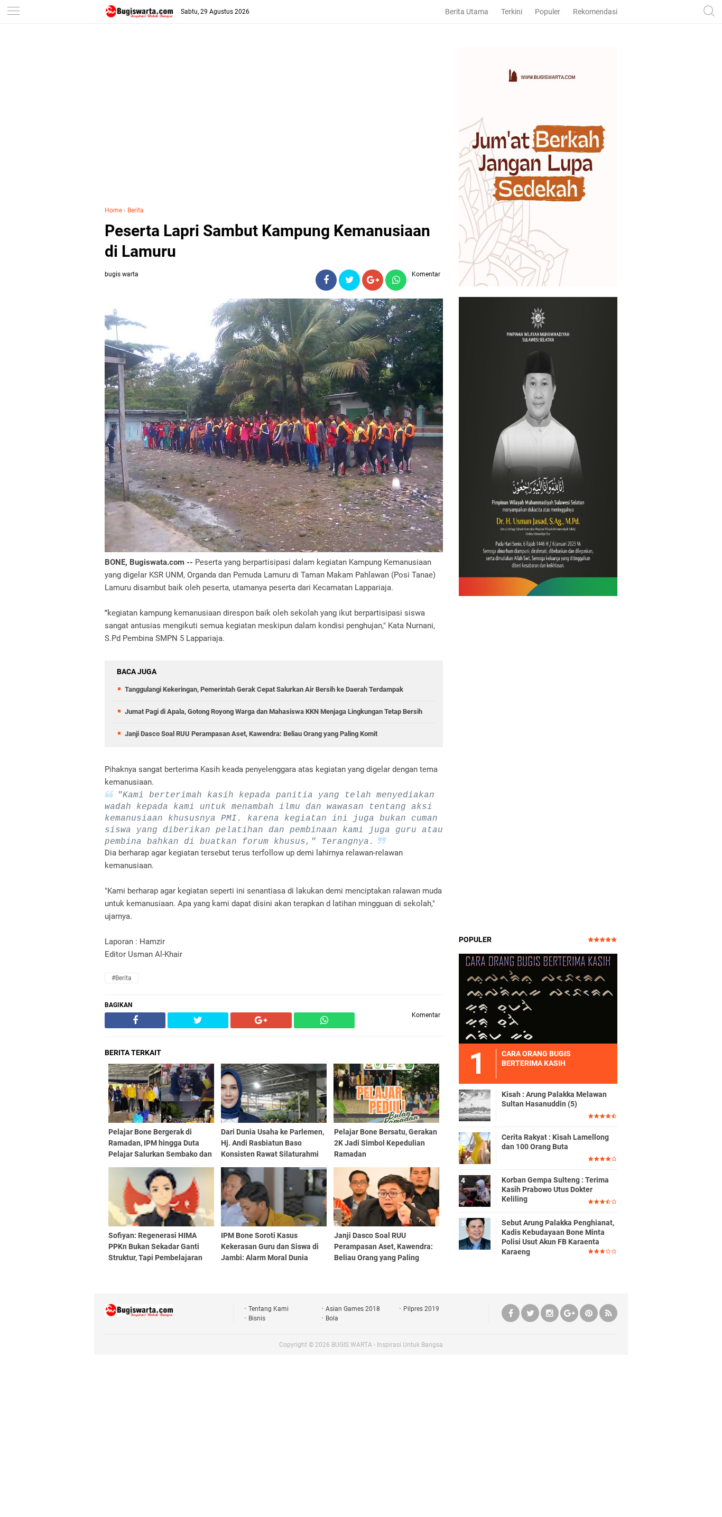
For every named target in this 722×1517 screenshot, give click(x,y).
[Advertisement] (274, 121)
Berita (135, 210)
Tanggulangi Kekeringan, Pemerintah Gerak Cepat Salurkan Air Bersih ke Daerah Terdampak (264, 689)
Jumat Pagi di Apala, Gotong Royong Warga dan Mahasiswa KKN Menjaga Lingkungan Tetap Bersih (273, 711)
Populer (547, 11)
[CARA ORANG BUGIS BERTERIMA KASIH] (538, 998)
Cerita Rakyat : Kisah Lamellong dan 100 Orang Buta (555, 1142)
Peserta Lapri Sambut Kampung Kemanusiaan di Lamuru (267, 240)
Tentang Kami (268, 1309)
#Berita (122, 978)
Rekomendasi (595, 11)
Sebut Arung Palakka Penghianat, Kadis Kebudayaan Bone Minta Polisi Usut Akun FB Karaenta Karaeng (558, 1237)
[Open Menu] (13, 12)
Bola (332, 1318)
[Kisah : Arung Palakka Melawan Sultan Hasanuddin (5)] (474, 1105)
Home (113, 210)
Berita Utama (466, 11)
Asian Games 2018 (353, 1309)
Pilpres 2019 (421, 1309)
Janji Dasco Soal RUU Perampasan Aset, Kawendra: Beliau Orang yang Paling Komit (251, 734)
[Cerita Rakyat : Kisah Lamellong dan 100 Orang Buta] (474, 1147)
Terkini (511, 11)
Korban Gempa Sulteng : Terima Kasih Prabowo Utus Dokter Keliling (555, 1189)
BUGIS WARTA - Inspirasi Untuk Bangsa (387, 1344)
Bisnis (256, 1318)
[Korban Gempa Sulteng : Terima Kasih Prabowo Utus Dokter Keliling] (474, 1190)
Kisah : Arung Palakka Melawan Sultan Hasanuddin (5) (554, 1099)
